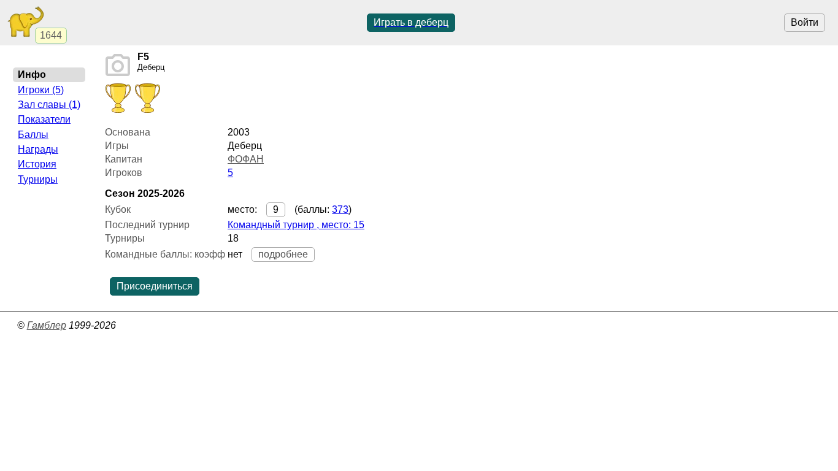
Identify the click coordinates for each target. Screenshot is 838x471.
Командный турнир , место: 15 (296, 225)
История (37, 164)
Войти (804, 22)
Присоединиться (155, 286)
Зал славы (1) (49, 104)
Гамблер (46, 325)
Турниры (38, 179)
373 (340, 209)
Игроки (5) (41, 90)
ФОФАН (246, 159)
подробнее (283, 254)
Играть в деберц (411, 22)
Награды (38, 149)
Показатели (44, 119)
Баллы (33, 134)
